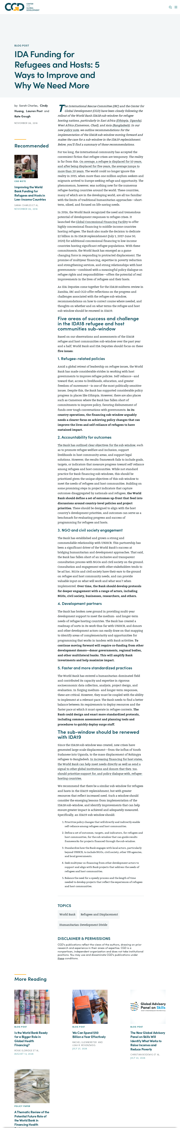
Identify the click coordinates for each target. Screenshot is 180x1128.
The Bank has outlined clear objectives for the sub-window (96, 445)
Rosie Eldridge (23, 1050)
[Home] (22, 6)
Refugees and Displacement (99, 914)
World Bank (67, 914)
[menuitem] (170, 7)
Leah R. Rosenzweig (84, 1045)
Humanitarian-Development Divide (83, 925)
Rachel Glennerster (84, 1042)
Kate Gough (22, 116)
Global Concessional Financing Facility (102, 222)
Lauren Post (34, 111)
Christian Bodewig (142, 1054)
